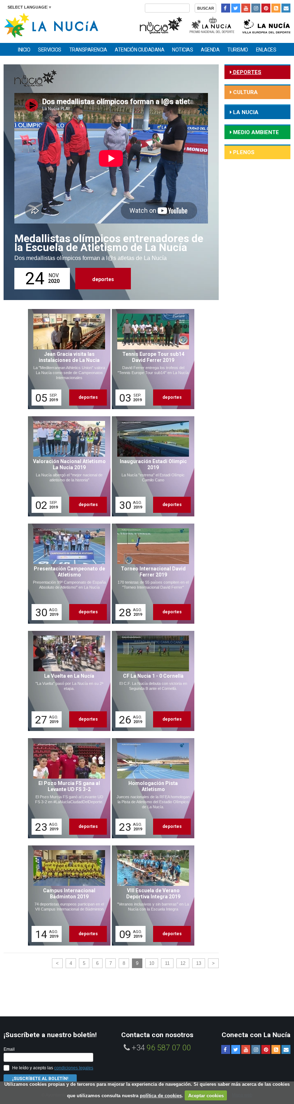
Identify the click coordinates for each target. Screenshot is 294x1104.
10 (151, 963)
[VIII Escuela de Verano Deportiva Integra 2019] (150, 895)
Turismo (237, 50)
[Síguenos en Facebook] (225, 8)
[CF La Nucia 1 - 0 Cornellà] (150, 680)
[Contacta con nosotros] (285, 8)
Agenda (210, 50)
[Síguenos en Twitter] (235, 8)
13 (198, 963)
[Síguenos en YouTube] (245, 8)
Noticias (182, 50)
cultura (245, 92)
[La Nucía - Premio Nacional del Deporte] (212, 24)
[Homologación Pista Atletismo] (150, 788)
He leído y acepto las (52, 1067)
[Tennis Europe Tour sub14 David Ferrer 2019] (150, 359)
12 (182, 963)
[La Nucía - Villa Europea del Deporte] (266, 24)
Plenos (243, 152)
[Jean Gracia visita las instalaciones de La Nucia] (67, 359)
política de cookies (161, 1095)
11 (167, 963)
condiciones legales (73, 1067)
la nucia (245, 112)
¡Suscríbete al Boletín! (40, 1078)
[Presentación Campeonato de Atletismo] (67, 573)
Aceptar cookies (206, 1095)
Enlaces (266, 50)
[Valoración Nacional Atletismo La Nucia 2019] (67, 466)
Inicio (24, 50)
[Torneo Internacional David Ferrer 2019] (150, 573)
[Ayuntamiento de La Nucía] (51, 25)
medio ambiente (255, 132)
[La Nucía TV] (160, 24)
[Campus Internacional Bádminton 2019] (67, 895)
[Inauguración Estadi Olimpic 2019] (150, 466)
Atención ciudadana (139, 50)
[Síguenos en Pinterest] (265, 8)
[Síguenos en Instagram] (255, 8)
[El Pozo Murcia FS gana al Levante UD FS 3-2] (67, 788)
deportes (103, 279)
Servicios (49, 50)
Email (9, 1049)
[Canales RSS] (275, 8)
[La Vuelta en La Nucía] (67, 680)
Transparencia (88, 50)
